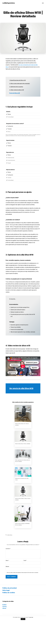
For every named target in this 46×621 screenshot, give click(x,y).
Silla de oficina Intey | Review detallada (22, 443)
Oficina (4, 608)
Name (7, 560)
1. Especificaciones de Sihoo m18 (17, 80)
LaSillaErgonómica (8, 3)
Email (25, 560)
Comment (8, 548)
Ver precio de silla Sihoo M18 (21, 388)
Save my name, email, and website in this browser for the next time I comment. (22, 572)
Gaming (4, 606)
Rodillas (4, 604)
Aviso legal (6, 590)
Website (7, 566)
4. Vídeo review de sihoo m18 (16, 90)
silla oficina (9, 535)
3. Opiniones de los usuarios (16, 86)
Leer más (31, 617)
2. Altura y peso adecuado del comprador (19, 83)
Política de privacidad (9, 588)
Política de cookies (8, 592)
